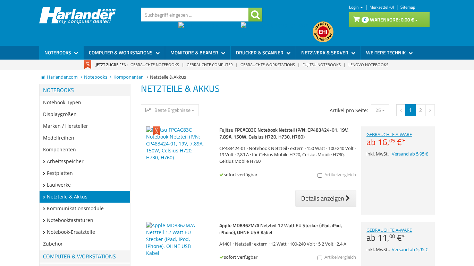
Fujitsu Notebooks (322, 64)
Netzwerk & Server (325, 52)
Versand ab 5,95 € (410, 154)
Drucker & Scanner (260, 52)
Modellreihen (58, 137)
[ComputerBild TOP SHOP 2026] (277, 31)
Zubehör (53, 243)
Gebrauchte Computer (210, 64)
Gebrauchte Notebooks (154, 64)
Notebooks (58, 52)
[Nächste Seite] (401, 110)
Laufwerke (59, 184)
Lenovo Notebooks (368, 64)
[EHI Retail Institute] (323, 31)
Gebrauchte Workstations (267, 64)
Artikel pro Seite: (349, 110)
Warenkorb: (389, 19)
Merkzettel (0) (382, 7)
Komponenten (59, 149)
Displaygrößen (60, 114)
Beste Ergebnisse (172, 110)
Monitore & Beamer (194, 52)
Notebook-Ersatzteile (71, 232)
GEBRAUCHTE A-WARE (389, 139)
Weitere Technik (386, 52)
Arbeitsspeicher (65, 161)
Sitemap (407, 7)
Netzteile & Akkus (67, 196)
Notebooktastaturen (70, 220)
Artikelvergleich (340, 175)
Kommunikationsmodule (75, 208)
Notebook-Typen (62, 102)
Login (354, 7)
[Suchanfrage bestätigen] (255, 14)
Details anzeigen (323, 198)
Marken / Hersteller (65, 126)
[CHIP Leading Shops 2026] (209, 31)
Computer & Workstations (121, 52)
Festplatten (60, 173)
